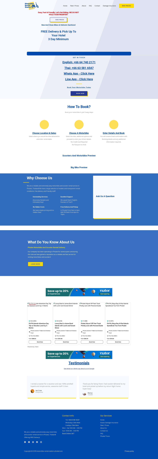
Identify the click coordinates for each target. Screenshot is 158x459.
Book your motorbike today (79, 87)
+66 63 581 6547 (73, 420)
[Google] (25, 442)
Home (65, 6)
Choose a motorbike (79, 133)
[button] (126, 6)
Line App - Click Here (79, 79)
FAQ (90, 6)
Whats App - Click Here (79, 73)
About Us (103, 428)
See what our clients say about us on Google (79, 369)
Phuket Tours (105, 436)
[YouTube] (41, 442)
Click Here (76, 423)
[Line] (33, 442)
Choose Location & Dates (44, 133)
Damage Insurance (109, 6)
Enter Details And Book (114, 133)
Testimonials (79, 363)
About (84, 6)
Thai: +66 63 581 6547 (79, 68)
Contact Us (104, 431)
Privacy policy (129, 451)
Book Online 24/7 (68, 434)
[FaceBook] (37, 442)
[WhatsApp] (29, 442)
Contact (97, 6)
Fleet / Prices (74, 6)
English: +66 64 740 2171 (79, 62)
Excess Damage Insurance (109, 423)
